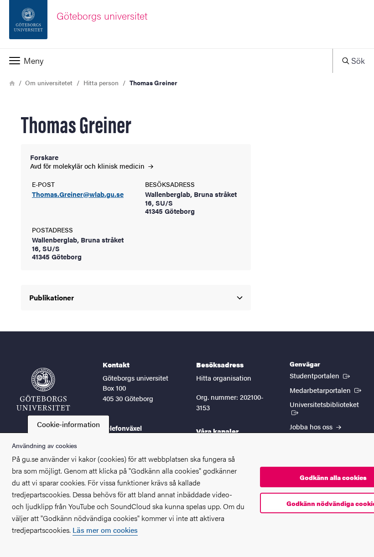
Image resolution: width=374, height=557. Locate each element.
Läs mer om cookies (105, 530)
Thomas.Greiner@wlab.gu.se (78, 194)
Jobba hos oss (312, 426)
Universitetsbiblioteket (327, 404)
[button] (166, 60)
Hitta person (101, 82)
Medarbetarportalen (326, 390)
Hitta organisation (223, 377)
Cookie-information (68, 424)
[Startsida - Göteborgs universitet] (43, 389)
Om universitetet (49, 82)
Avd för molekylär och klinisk (88, 166)
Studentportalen (321, 375)
